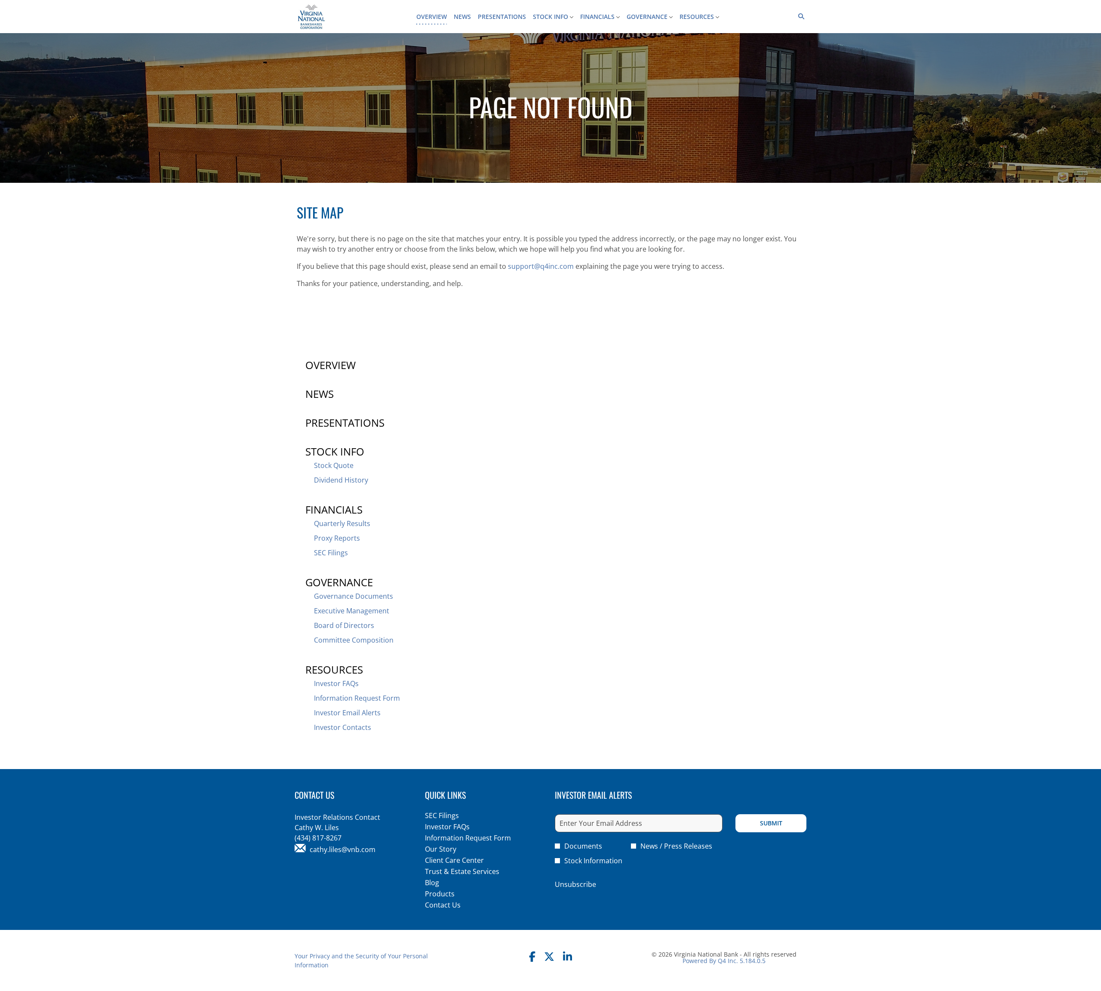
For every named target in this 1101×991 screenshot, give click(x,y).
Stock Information (593, 860)
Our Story (453, 849)
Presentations (344, 422)
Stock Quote (334, 465)
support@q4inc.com (541, 266)
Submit (771, 823)
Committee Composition (354, 640)
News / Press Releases (676, 846)
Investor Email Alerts (347, 712)
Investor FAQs (336, 683)
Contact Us (455, 905)
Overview (330, 365)
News (319, 394)
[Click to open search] (799, 16)
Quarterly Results (342, 523)
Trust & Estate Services (474, 871)
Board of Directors (344, 625)
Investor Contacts (342, 727)
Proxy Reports (337, 538)
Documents (583, 846)
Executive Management (351, 611)
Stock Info (334, 451)
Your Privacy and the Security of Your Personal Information (361, 960)
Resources (334, 669)
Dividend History (341, 480)
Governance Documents (353, 596)
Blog (444, 882)
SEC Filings (331, 552)
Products (452, 893)
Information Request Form (357, 698)
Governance (339, 582)
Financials (334, 509)
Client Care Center (466, 860)
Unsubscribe (575, 884)
